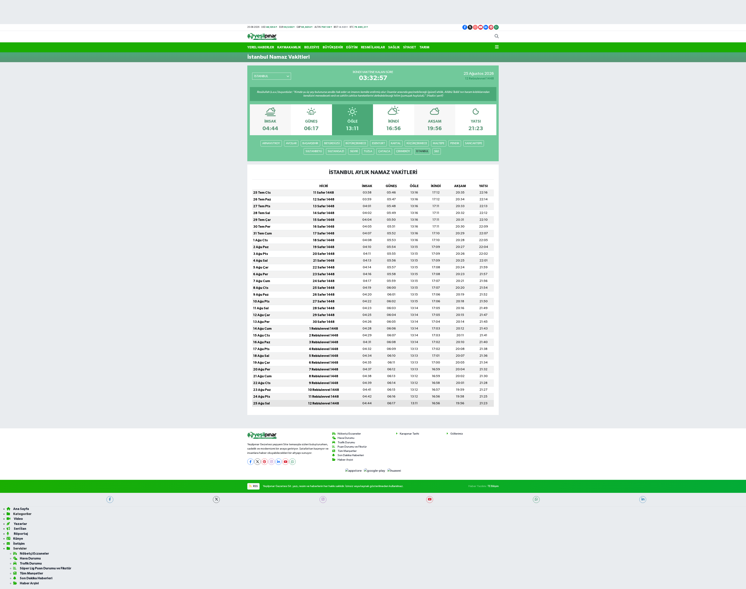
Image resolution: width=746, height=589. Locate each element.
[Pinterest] (264, 461)
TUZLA (368, 151)
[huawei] (394, 470)
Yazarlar (20, 523)
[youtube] (429, 499)
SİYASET (409, 47)
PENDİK (454, 143)
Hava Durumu (346, 438)
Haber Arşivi (345, 459)
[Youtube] (285, 461)
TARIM (424, 47)
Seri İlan (19, 528)
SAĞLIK (394, 47)
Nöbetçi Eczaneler (349, 433)
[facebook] (109, 499)
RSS (255, 486)
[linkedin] (642, 499)
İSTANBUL (422, 151)
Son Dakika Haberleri (351, 455)
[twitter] (216, 499)
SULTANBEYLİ (314, 151)
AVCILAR (291, 143)
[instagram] (323, 499)
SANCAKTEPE (473, 143)
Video (18, 518)
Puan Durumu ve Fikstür (352, 446)
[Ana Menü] (497, 47)
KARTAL (396, 143)
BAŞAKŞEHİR (310, 143)
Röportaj (20, 533)
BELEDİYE (311, 47)
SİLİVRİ (354, 151)
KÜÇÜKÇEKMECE (417, 143)
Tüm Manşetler (347, 451)
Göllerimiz (456, 433)
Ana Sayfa (21, 509)
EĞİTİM (352, 47)
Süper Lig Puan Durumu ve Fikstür (45, 568)
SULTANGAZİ (336, 151)
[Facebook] (250, 461)
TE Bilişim (493, 486)
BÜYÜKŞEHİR (333, 47)
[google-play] (375, 470)
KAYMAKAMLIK (289, 47)
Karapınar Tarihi (409, 433)
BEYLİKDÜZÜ (332, 143)
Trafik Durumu (346, 442)
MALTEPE (438, 143)
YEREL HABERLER (260, 47)
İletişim (19, 543)
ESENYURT (378, 143)
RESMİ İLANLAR (373, 47)
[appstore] (353, 470)
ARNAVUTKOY (271, 143)
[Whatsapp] (292, 461)
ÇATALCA (384, 151)
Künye (18, 538)
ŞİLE (436, 151)
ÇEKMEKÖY (403, 151)
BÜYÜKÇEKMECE (356, 143)
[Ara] (497, 36)
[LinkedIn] (278, 461)
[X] (257, 461)
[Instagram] (271, 461)
